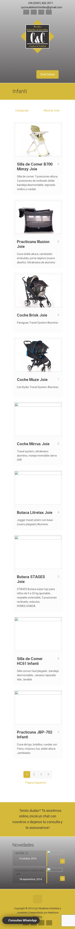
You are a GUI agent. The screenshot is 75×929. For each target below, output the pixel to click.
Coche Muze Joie (32, 379)
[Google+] (34, 12)
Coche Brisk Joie (32, 315)
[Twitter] (41, 12)
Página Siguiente (35, 782)
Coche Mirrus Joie (33, 444)
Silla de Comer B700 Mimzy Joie (34, 166)
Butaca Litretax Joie (34, 512)
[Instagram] (49, 12)
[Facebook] (26, 12)
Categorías (22, 110)
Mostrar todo (51, 110)
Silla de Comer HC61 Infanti (30, 661)
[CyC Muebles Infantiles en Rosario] (37, 37)
